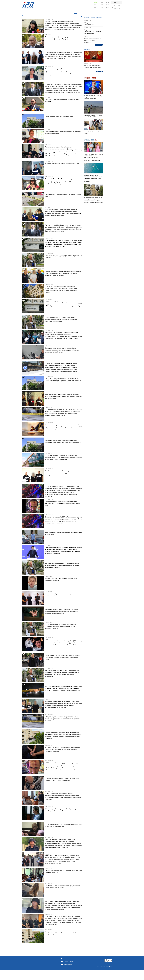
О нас (30, 959)
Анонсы (97, 12)
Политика (31, 12)
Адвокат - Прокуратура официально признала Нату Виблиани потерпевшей (61, 579)
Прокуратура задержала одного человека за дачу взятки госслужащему (62, 933)
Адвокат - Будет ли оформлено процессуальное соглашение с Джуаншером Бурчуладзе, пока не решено (62, 38)
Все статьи (99, 71)
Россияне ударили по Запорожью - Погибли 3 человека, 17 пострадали (93, 40)
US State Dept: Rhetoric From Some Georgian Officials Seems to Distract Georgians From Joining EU (93, 97)
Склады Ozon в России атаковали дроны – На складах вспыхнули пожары (92, 31)
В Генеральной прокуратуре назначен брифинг (59, 116)
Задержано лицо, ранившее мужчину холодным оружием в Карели (63, 195)
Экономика (39, 12)
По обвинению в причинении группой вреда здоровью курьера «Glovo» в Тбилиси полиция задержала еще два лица (62, 503)
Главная (24, 12)
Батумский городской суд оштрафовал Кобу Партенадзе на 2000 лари (63, 256)
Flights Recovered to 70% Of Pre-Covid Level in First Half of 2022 (93, 116)
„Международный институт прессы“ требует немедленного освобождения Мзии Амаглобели (63, 810)
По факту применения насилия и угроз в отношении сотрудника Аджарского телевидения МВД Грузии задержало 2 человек (60, 626)
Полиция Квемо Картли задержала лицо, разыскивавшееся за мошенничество (63, 595)
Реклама (43, 959)
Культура (61, 12)
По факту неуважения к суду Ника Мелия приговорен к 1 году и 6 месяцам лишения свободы (63, 825)
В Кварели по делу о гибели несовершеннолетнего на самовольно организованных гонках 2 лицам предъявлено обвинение (62, 719)
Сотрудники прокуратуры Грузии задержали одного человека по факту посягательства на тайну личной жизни (62, 441)
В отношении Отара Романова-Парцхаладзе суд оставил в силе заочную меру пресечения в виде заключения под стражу (63, 657)
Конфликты (69, 12)
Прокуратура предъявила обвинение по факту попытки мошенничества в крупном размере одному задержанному (63, 379)
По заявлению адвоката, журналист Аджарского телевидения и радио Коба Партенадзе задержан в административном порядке (61, 319)
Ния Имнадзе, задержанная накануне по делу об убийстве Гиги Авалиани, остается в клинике (63, 886)
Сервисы (36, 959)
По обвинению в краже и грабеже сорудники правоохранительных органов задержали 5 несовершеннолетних (58, 473)
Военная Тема (54, 12)
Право (75, 12)
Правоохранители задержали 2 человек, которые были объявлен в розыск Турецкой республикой (62, 779)
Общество (82, 12)
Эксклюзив (87, 49)
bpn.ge (95, 2)
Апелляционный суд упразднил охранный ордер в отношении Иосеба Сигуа (63, 533)
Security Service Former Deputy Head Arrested (93, 132)
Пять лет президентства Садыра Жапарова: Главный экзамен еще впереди (92, 67)
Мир (87, 12)
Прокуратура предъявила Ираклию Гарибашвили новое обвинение (62, 100)
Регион (46, 12)
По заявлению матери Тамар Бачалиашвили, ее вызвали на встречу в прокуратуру (63, 132)
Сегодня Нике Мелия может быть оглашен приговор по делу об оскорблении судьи (63, 871)
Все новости (99, 45)
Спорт (92, 12)
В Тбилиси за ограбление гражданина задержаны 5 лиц (62, 163)
